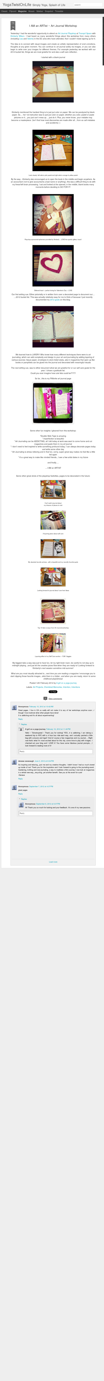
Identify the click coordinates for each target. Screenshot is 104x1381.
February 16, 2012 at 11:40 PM (58, 729)
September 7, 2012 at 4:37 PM (41, 786)
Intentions (76, 687)
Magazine (22, 11)
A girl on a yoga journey (66, 683)
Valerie (30, 38)
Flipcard (12, 11)
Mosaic (31, 11)
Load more (53, 861)
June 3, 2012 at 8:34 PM (44, 761)
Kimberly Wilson (18, 36)
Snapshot (49, 11)
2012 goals (55, 299)
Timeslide (59, 11)
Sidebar (39, 11)
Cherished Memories (53, 687)
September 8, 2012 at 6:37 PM (48, 803)
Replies (24, 724)
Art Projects (38, 687)
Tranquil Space (85, 33)
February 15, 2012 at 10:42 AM (41, 706)
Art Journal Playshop (67, 33)
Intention (66, 687)
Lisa (21, 38)
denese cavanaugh (26, 761)
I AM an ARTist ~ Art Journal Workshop (53, 26)
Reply (20, 719)
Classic (4, 11)
